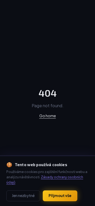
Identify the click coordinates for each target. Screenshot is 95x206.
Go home (47, 115)
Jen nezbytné (23, 195)
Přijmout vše (60, 195)
